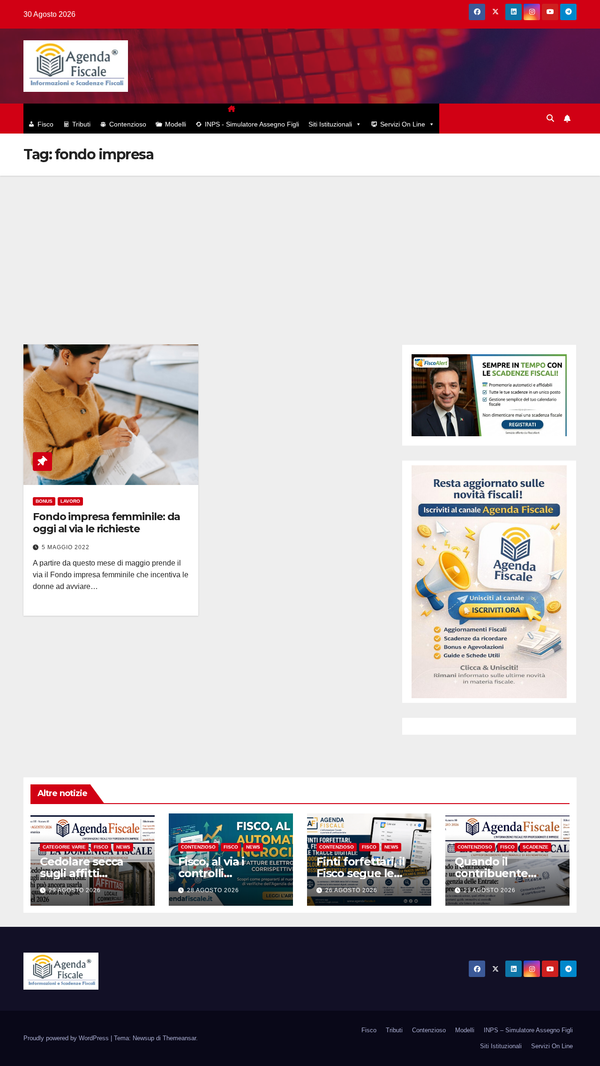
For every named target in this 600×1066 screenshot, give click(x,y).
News (123, 847)
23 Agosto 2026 (490, 890)
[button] (550, 118)
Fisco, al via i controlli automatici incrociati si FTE (220, 879)
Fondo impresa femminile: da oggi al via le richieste (106, 522)
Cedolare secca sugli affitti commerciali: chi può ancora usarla (89, 879)
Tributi (81, 124)
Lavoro (70, 501)
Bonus (44, 501)
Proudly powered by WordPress (67, 1038)
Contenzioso (127, 124)
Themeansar (179, 1038)
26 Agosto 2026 (351, 890)
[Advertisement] (300, 246)
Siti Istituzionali (330, 124)
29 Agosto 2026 (75, 890)
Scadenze (535, 847)
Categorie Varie (64, 847)
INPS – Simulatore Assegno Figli (528, 1030)
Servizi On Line (402, 124)
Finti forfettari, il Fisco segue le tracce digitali (360, 873)
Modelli (175, 124)
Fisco (45, 124)
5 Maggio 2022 (66, 547)
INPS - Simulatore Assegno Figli (252, 124)
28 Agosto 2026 (213, 890)
